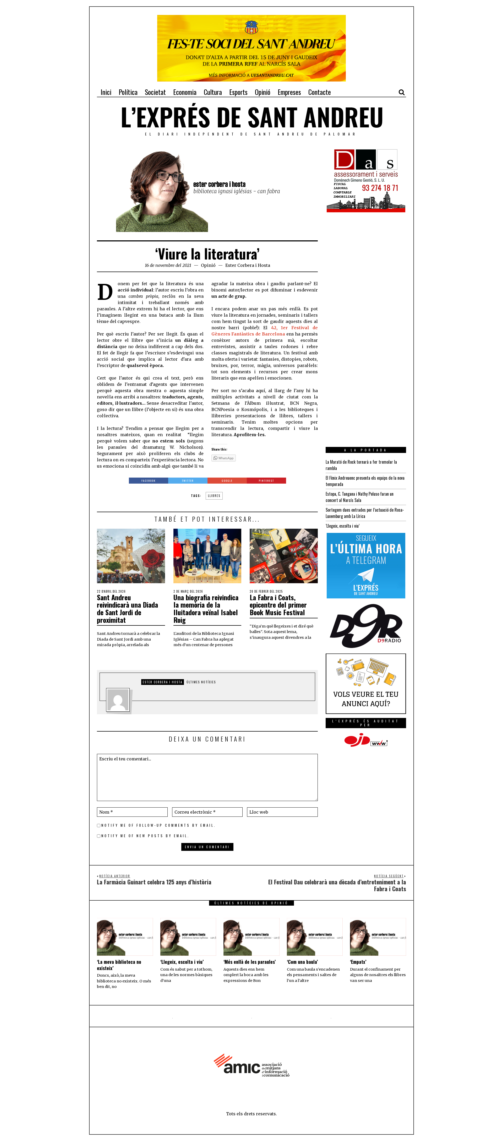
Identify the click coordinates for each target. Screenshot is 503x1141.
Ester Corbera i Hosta (247, 265)
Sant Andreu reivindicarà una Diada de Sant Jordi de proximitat (127, 608)
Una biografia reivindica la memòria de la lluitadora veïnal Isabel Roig (205, 608)
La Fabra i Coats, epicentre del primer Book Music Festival (278, 604)
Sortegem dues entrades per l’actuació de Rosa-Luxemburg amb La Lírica (365, 513)
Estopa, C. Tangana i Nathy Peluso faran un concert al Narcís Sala (359, 497)
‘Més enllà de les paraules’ (249, 961)
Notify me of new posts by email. (145, 835)
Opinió (208, 265)
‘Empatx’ (358, 961)
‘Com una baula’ (302, 961)
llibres (214, 496)
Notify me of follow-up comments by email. (158, 825)
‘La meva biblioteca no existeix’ (119, 964)
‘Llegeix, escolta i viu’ (342, 526)
